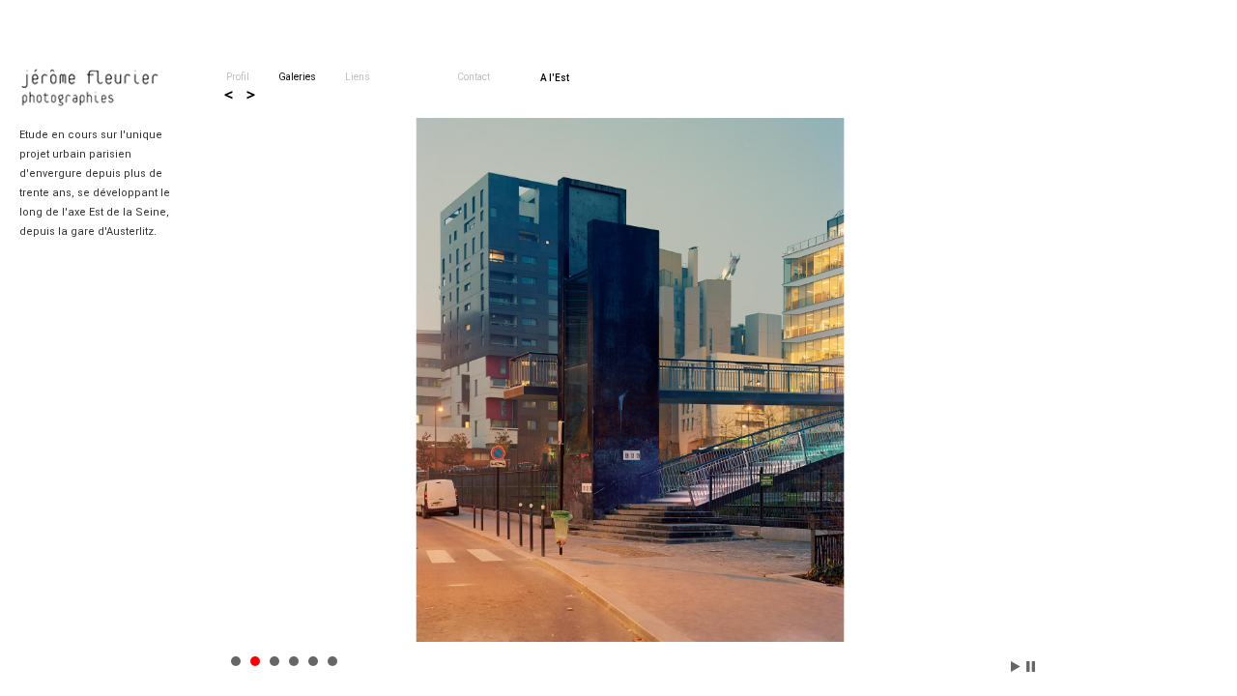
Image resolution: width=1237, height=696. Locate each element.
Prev (229, 94)
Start (1016, 666)
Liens (357, 77)
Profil (237, 77)
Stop (1030, 666)
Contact (473, 77)
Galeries (297, 77)
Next (250, 94)
